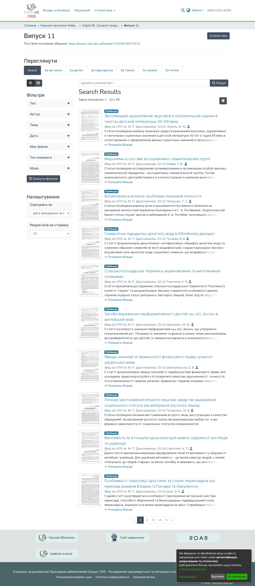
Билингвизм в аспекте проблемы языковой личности (152, 196)
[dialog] (214, 566)
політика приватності (192, 569)
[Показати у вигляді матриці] (38, 83)
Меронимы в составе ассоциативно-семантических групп (157, 158)
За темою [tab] (128, 70)
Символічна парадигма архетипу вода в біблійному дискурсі (159, 233)
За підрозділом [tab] (102, 70)
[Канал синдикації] (223, 100)
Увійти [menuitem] (196, 10)
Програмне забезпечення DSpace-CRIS (78, 572)
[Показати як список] (31, 83)
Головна (30, 26)
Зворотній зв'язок (144, 577)
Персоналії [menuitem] (82, 10)
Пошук (220, 83)
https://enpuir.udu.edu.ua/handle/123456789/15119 (104, 44)
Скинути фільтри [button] (45, 179)
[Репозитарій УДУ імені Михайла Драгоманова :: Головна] (31, 10)
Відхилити (218, 576)
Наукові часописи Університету (59, 26)
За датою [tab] (76, 70)
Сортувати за (41, 205)
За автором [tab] (53, 70)
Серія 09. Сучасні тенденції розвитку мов (101, 26)
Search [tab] (32, 70)
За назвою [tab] (150, 70)
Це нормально (236, 576)
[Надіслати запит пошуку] (183, 10)
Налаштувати (187, 576)
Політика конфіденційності (112, 577)
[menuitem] (104, 10)
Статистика (218, 36)
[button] (118, 144)
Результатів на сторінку (49, 225)
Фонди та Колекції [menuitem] (56, 10)
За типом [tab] (172, 70)
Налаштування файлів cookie (74, 577)
